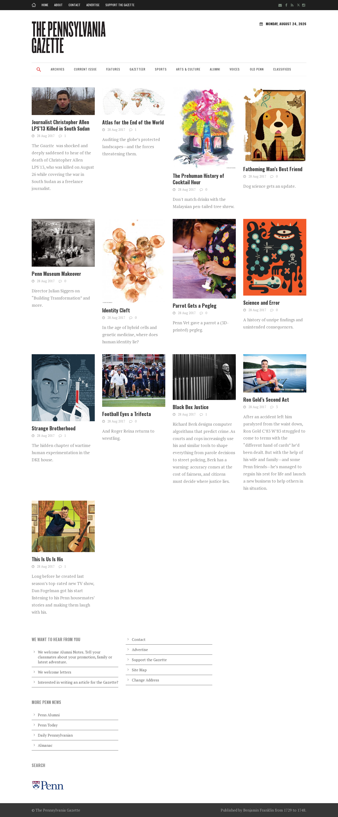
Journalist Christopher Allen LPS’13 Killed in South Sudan (61, 125)
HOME (45, 5)
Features (113, 69)
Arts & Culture (188, 69)
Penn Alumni (49, 714)
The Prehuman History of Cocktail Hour (198, 179)
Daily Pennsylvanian (55, 735)
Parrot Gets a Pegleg (195, 305)
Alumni (215, 69)
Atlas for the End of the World (133, 122)
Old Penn (257, 69)
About (58, 5)
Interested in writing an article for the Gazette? (78, 682)
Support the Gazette (119, 5)
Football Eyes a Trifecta (126, 414)
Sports (161, 69)
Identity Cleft (116, 310)
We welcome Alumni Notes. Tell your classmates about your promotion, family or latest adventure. (75, 657)
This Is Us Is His (47, 559)
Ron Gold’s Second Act (266, 399)
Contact (74, 5)
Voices (235, 69)
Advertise (92, 5)
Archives (58, 69)
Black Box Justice (191, 407)
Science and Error (261, 302)
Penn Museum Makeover (56, 273)
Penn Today (48, 725)
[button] (39, 73)
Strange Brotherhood (53, 428)
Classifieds (282, 69)
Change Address (145, 679)
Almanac (45, 745)
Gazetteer (137, 69)
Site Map (139, 669)
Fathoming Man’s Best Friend (272, 169)
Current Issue (85, 69)
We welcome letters (54, 672)
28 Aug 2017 (46, 136)
